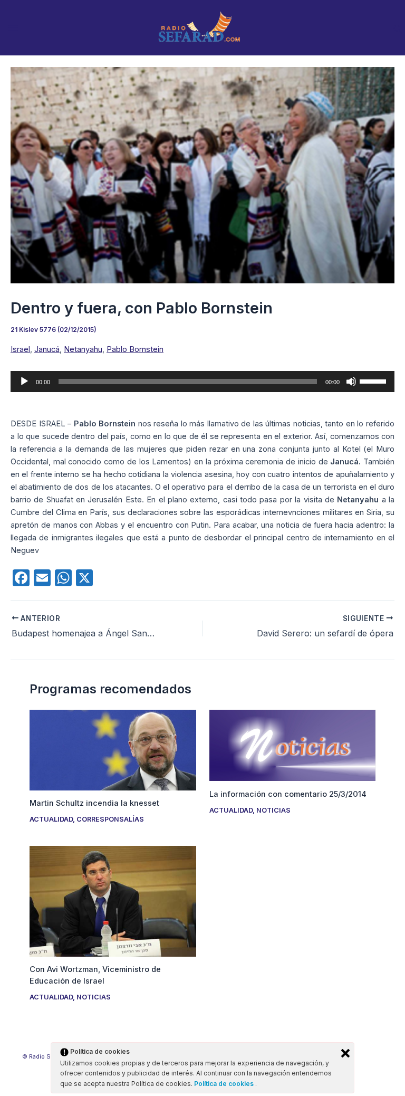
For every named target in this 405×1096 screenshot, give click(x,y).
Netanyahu (83, 349)
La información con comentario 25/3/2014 (288, 794)
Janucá (47, 349)
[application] (202, 381)
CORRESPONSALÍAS (110, 819)
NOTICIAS (273, 810)
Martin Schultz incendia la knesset (94, 803)
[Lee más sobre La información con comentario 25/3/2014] (292, 745)
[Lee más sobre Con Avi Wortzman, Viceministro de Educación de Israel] (113, 901)
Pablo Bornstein (135, 349)
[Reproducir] (24, 381)
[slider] (374, 380)
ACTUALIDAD (51, 819)
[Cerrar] (345, 1053)
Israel (20, 349)
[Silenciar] (351, 381)
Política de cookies (224, 1084)
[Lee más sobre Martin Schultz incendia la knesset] (113, 749)
